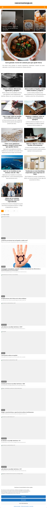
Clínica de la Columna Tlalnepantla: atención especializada (12, 200)
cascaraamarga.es (23, 3)
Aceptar (23, 496)
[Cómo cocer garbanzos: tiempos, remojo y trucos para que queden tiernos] (12, 135)
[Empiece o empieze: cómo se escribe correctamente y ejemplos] (35, 108)
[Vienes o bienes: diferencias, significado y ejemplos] (12, 80)
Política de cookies (17, 506)
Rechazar (23, 500)
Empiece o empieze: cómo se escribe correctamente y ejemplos (35, 118)
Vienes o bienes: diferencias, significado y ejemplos (12, 89)
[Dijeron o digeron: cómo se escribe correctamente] (35, 135)
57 (14, 211)
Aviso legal (31, 506)
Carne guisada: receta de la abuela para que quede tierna (23, 62)
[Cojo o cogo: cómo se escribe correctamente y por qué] (12, 108)
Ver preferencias (23, 503)
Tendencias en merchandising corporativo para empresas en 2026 (35, 172)
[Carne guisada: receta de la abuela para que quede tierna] (23, 47)
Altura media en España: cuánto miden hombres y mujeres (35, 89)
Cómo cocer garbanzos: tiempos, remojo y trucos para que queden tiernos (12, 145)
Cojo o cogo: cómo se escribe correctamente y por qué (12, 117)
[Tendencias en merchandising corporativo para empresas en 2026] (35, 162)
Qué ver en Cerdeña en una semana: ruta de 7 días (12, 171)
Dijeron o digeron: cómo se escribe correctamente (35, 144)
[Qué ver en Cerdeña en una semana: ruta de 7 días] (12, 162)
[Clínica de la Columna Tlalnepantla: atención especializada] (12, 190)
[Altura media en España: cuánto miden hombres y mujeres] (35, 80)
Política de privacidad (25, 506)
